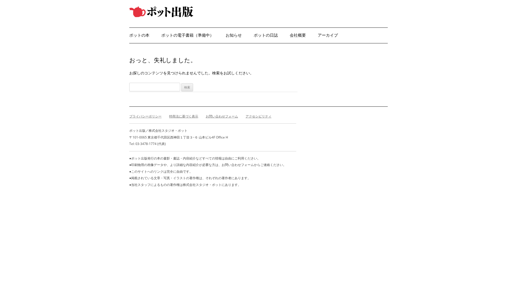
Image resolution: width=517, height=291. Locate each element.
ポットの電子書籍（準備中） (187, 35)
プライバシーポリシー (145, 116)
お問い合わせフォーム (222, 116)
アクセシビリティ (258, 116)
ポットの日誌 (266, 35)
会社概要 (298, 35)
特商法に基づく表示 (183, 116)
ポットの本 (139, 35)
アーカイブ (328, 35)
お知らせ (234, 35)
